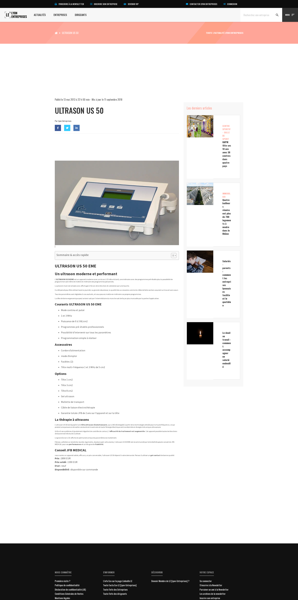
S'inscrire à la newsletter (71, 4)
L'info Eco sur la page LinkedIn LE (117, 581)
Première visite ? (62, 581)
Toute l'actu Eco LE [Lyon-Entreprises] (120, 585)
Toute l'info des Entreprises (115, 589)
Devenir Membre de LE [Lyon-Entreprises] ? (170, 581)
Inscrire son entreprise (105, 4)
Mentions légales (62, 598)
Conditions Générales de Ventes (69, 593)
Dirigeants (81, 15)
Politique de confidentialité (67, 585)
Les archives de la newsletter (213, 593)
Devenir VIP (133, 4)
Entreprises (60, 15)
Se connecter (206, 581)
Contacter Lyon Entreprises (203, 4)
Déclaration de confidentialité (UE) (70, 589)
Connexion (232, 4)
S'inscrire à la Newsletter (211, 585)
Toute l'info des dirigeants (115, 593)
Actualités (40, 15)
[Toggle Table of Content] (172, 255)
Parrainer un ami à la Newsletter (214, 589)
